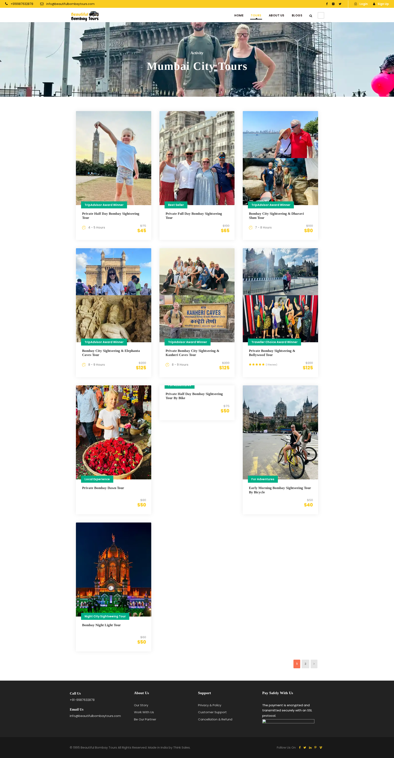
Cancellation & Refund (215, 719)
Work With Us (144, 712)
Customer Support (212, 712)
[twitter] (340, 4)
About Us (276, 15)
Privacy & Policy (209, 705)
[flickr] (333, 4)
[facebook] (327, 4)
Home (238, 15)
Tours (256, 15)
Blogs (297, 15)
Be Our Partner (145, 719)
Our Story (141, 705)
